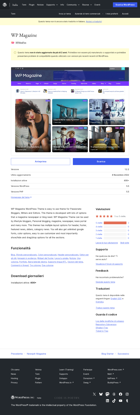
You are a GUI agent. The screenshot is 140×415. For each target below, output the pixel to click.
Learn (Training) (66, 369)
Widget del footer (45, 258)
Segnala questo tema (105, 282)
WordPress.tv (66, 382)
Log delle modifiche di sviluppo (110, 321)
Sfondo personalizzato (26, 255)
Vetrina (38, 369)
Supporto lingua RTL (57, 262)
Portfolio (23, 262)
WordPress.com (116, 369)
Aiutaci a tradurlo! (94, 21)
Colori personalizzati (47, 255)
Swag (87, 382)
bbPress (112, 378)
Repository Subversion (106, 324)
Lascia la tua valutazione (107, 243)
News (13, 374)
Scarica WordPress (125, 5)
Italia (39, 398)
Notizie (72, 258)
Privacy (14, 382)
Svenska (99, 302)
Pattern (38, 382)
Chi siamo (15, 369)
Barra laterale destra (37, 262)
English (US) (116, 298)
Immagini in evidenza (27, 258)
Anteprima (40, 161)
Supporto (63, 374)
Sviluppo (63, 378)
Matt (111, 374)
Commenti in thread (20, 265)
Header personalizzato (68, 255)
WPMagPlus (21, 42)
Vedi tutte (124, 243)
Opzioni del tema (75, 262)
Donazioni (89, 378)
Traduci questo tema (105, 308)
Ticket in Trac (102, 331)
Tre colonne (35, 265)
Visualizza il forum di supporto (109, 264)
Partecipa (87, 369)
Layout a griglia (61, 258)
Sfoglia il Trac (102, 327)
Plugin (38, 378)
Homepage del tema (20, 197)
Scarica (101, 161)
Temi (13, 14)
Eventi (86, 374)
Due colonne (47, 265)
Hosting (14, 378)
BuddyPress (114, 382)
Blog (13, 255)
